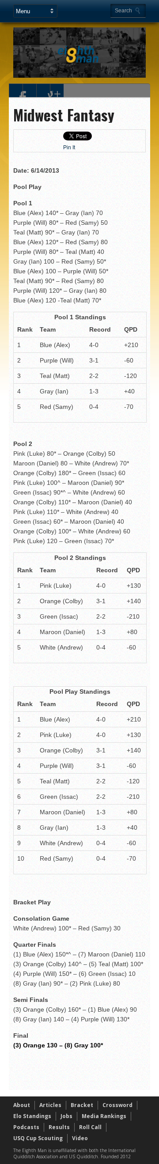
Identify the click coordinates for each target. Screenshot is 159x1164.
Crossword (117, 1105)
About (21, 1105)
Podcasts (26, 1127)
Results (59, 1127)
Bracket (82, 1105)
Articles (50, 1105)
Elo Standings (32, 1116)
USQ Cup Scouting (38, 1138)
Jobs (66, 1116)
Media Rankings (104, 1116)
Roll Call (90, 1127)
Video (80, 1138)
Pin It (69, 147)
